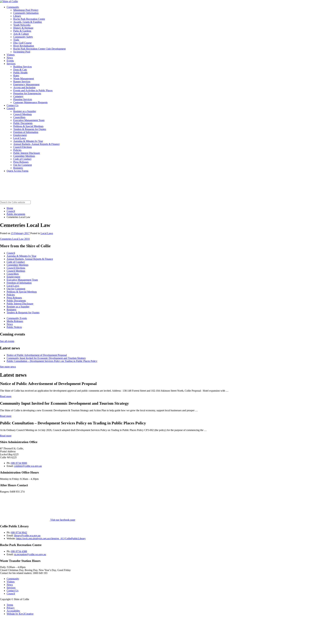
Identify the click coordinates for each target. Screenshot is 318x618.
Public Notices (14, 327)
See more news (8, 366)
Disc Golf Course (22, 42)
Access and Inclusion (24, 87)
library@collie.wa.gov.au (27, 535)
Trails (16, 39)
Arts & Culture (21, 33)
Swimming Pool (21, 51)
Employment (20, 135)
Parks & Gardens (22, 30)
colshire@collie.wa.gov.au (28, 466)
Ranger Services (21, 81)
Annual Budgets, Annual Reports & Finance (36, 144)
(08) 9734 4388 (19, 551)
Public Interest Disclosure (26, 153)
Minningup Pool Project (25, 10)
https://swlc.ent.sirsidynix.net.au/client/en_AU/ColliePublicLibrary (51, 538)
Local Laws (19, 138)
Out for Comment (22, 165)
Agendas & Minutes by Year (28, 141)
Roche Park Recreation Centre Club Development (39, 48)
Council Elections (22, 147)
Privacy (11, 607)
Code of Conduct (22, 159)
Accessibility (13, 610)
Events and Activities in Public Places (33, 90)
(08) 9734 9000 (19, 463)
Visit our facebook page (62, 519)
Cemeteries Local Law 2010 (15, 239)
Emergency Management (26, 84)
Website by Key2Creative (20, 613)
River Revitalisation (23, 45)
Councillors (19, 117)
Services (11, 63)
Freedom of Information (25, 132)
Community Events (17, 318)
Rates (16, 75)
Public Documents (22, 123)
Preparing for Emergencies (27, 93)
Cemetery (18, 96)
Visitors (11, 54)
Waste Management (23, 78)
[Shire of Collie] (9, 1)
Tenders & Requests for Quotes (29, 129)
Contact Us (12, 105)
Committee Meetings (24, 156)
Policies (17, 150)
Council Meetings (22, 114)
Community (13, 7)
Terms (10, 604)
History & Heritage (23, 27)
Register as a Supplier (24, 111)
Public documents (16, 214)
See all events (7, 341)
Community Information (26, 13)
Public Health (20, 72)
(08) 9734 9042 (19, 532)
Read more (5, 396)
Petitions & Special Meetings (28, 126)
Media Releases (15, 321)
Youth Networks (21, 25)
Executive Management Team (28, 120)
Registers (18, 167)
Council (11, 108)
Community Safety (23, 36)
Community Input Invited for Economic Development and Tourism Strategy (46, 358)
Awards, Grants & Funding (27, 22)
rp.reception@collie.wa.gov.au (30, 554)
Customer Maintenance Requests (30, 102)
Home (10, 208)
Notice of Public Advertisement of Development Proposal (37, 355)
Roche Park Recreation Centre (29, 19)
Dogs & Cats (20, 69)
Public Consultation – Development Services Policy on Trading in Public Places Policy (52, 361)
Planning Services (22, 99)
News (10, 57)
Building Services (22, 66)
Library (17, 16)
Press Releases (20, 162)
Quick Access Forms (17, 170)
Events (10, 60)
